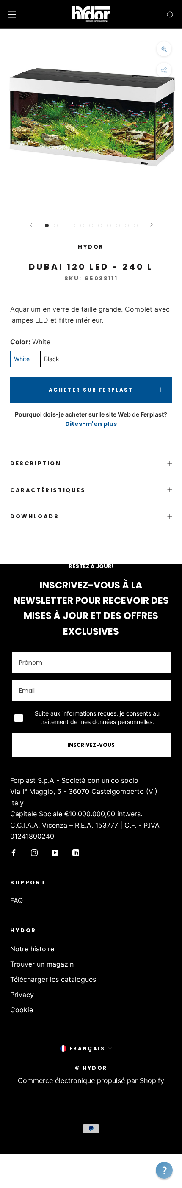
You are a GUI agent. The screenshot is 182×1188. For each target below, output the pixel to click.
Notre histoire (32, 949)
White (22, 358)
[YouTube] (55, 851)
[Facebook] (13, 851)
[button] (164, 1170)
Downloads (34, 516)
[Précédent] (31, 225)
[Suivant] (151, 225)
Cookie (21, 1010)
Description (35, 463)
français (87, 1048)
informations (79, 713)
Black (51, 358)
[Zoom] (164, 48)
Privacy (22, 994)
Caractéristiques (48, 490)
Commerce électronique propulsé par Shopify (91, 1080)
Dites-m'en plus (91, 424)
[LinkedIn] (75, 851)
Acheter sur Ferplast (91, 389)
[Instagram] (34, 851)
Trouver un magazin (42, 964)
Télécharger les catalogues (53, 979)
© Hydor (91, 1068)
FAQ (16, 900)
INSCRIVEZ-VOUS (91, 745)
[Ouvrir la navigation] (12, 14)
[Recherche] (170, 14)
